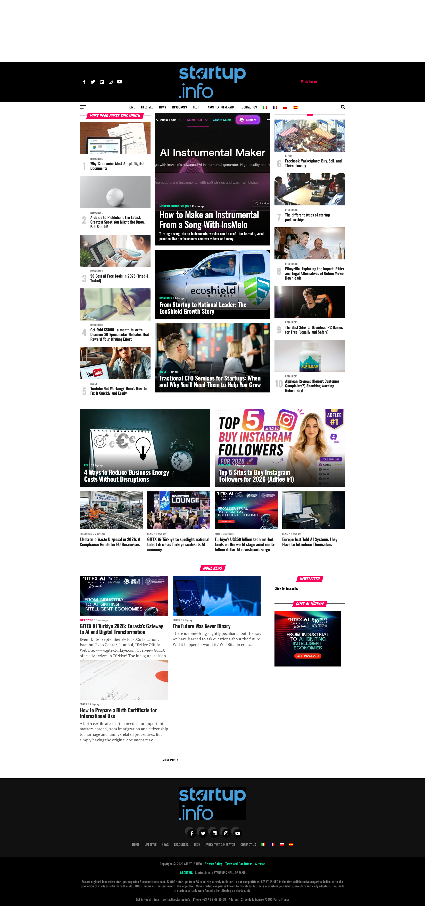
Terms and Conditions (239, 863)
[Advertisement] (212, 31)
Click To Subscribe (286, 588)
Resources (179, 107)
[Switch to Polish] (285, 107)
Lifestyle (147, 107)
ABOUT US (186, 872)
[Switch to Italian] (265, 107)
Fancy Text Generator (221, 107)
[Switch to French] (275, 107)
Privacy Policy (214, 863)
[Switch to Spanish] (295, 107)
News (162, 107)
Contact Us (249, 107)
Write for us (309, 81)
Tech (196, 107)
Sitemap (260, 863)
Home (131, 107)
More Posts (170, 760)
